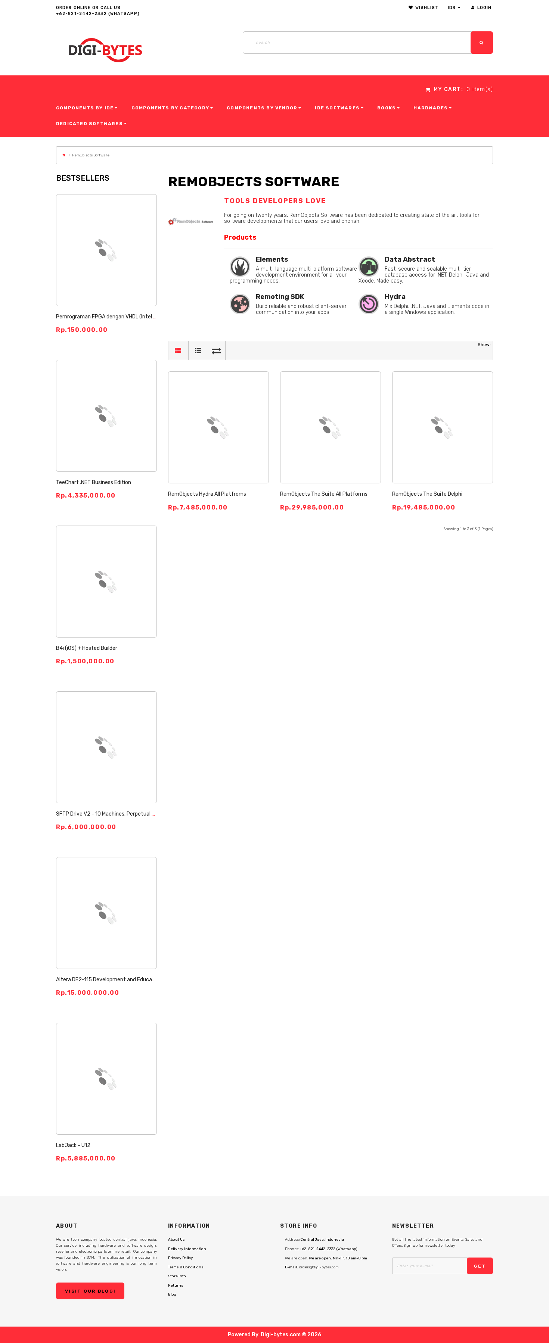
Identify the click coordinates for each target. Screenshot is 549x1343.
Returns (175, 1285)
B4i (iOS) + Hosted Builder (86, 648)
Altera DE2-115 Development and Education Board (116, 979)
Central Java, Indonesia (322, 1239)
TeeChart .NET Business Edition (93, 482)
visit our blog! (90, 1291)
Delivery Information (187, 1249)
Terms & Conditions (186, 1267)
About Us (176, 1239)
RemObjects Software (90, 155)
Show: (484, 344)
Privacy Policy (180, 1258)
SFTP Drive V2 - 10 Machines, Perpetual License (113, 814)
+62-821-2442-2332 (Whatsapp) (98, 13)
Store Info (177, 1276)
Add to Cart (106, 239)
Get (480, 1266)
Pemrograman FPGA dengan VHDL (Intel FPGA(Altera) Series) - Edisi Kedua (145, 317)
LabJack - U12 (73, 1145)
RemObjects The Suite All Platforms (323, 494)
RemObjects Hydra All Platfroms (207, 494)
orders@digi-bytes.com (319, 1267)
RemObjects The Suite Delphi (427, 494)
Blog (172, 1294)
